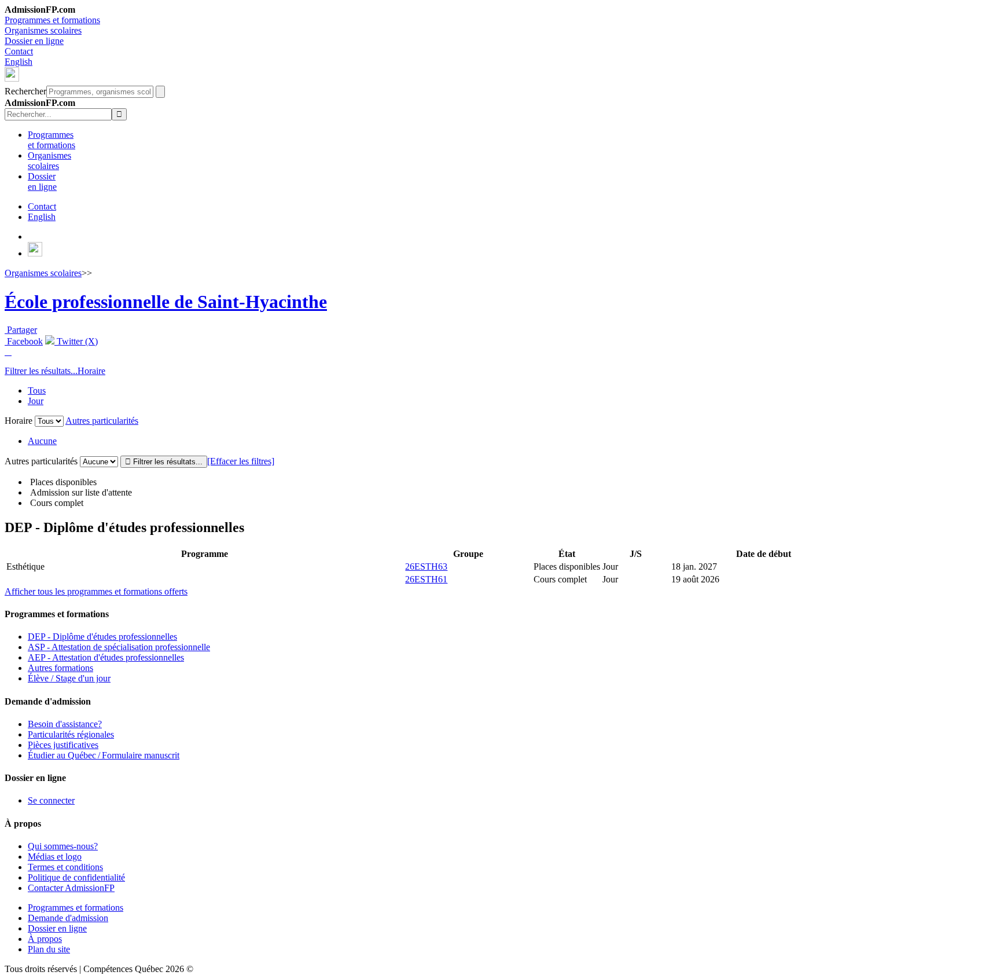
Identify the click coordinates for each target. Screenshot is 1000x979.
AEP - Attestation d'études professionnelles (106, 657)
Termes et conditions (65, 867)
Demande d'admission (68, 918)
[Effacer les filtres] (240, 461)
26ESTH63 (426, 566)
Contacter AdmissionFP (71, 888)
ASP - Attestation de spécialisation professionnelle (119, 647)
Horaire (91, 371)
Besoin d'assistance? (65, 724)
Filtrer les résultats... (41, 371)
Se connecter (51, 800)
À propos (45, 939)
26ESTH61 (426, 579)
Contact (19, 51)
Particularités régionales (71, 734)
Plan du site (49, 949)
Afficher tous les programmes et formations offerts (96, 591)
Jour (35, 401)
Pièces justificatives (63, 745)
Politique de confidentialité (76, 877)
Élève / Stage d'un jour (69, 678)
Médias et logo (55, 856)
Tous (37, 390)
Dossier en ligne (34, 41)
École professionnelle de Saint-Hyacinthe (166, 301)
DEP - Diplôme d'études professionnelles (102, 636)
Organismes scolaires (43, 30)
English (18, 62)
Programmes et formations (52, 20)
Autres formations (60, 668)
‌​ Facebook (24, 341)
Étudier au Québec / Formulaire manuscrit (103, 755)
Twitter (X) (76, 341)
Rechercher (25, 91)
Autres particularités (101, 421)
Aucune (42, 441)
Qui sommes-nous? (63, 846)
